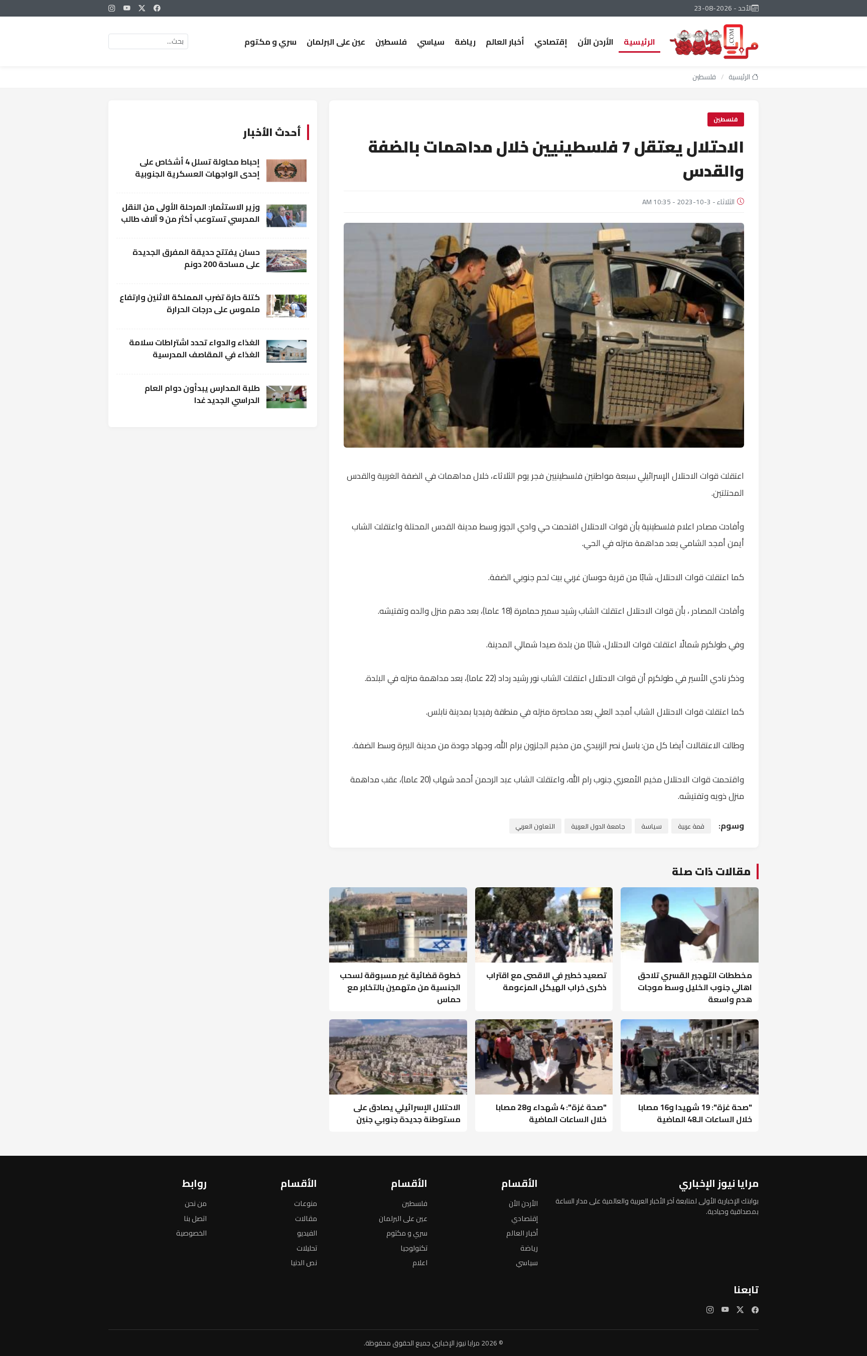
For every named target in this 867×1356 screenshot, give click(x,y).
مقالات (306, 1218)
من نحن (196, 1203)
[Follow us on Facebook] (157, 8)
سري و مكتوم (270, 41)
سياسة (651, 826)
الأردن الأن (595, 41)
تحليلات (307, 1248)
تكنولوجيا (413, 1248)
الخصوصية (191, 1233)
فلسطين (391, 41)
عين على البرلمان (336, 41)
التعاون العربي (535, 826)
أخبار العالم (505, 41)
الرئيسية (639, 41)
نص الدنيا (304, 1262)
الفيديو (307, 1233)
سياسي (431, 41)
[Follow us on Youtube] (126, 8)
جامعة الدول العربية (598, 826)
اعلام (419, 1262)
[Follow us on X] (142, 8)
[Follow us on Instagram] (111, 8)
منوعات (305, 1203)
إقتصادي (550, 41)
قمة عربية (691, 826)
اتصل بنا (195, 1218)
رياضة (465, 41)
